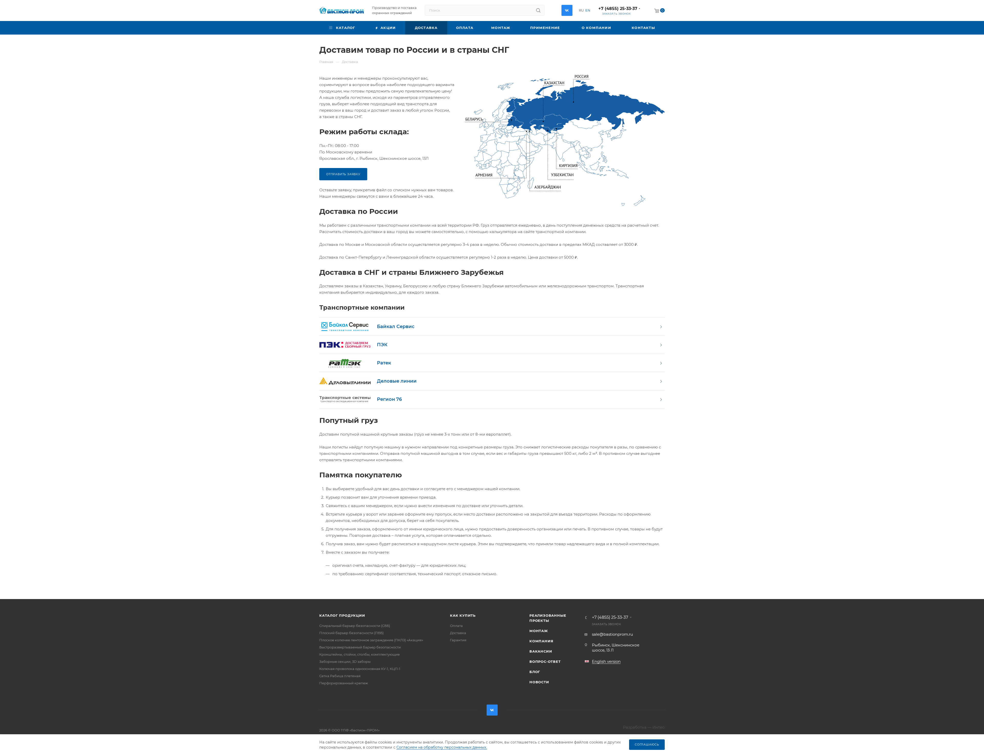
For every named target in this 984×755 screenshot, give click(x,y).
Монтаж (538, 631)
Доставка (458, 633)
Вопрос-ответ (545, 661)
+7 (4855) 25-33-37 (617, 8)
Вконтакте (566, 10)
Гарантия (458, 640)
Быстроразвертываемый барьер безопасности (360, 647)
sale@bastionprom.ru (612, 634)
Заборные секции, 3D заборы (345, 661)
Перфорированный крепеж (343, 683)
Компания (541, 641)
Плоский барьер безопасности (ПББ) (351, 633)
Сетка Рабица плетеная (340, 676)
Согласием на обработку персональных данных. (441, 747)
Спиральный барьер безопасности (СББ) (354, 626)
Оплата (456, 626)
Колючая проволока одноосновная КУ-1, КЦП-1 (359, 669)
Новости (539, 682)
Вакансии (540, 651)
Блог (534, 672)
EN (587, 10)
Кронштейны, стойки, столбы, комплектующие (359, 654)
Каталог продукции (342, 615)
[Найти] (538, 10)
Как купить (463, 615)
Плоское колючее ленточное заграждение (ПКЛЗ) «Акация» (371, 640)
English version (606, 661)
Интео (658, 727)
